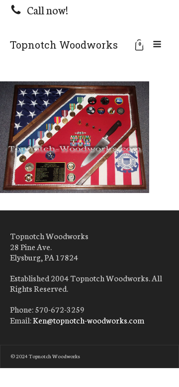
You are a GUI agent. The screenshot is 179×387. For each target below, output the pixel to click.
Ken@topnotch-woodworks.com (88, 320)
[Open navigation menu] (157, 45)
